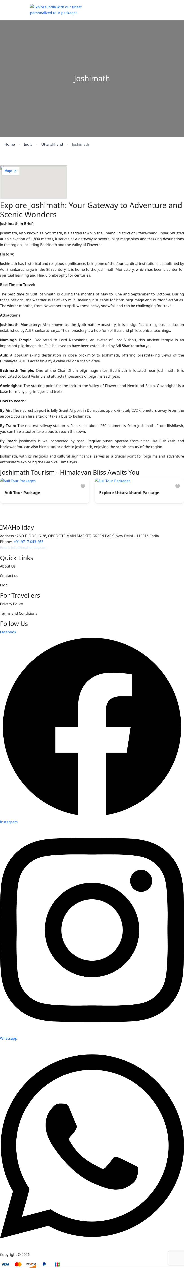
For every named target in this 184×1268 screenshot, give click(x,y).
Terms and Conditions (18, 613)
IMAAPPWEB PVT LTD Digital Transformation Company (113, 1254)
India (28, 144)
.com (43, 547)
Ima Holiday (41, 1254)
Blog (4, 585)
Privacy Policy (11, 603)
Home (9, 144)
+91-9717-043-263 (28, 541)
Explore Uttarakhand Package (129, 492)
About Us (8, 566)
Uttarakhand (52, 144)
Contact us (9, 575)
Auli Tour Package (22, 492)
